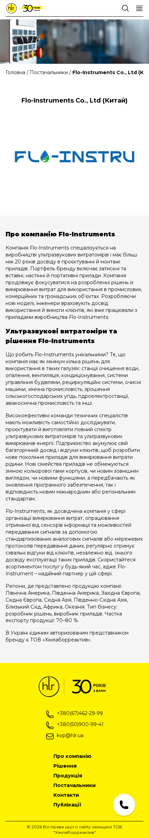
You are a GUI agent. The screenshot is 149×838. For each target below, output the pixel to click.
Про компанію (72, 756)
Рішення (65, 766)
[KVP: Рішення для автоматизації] (24, 8)
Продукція (67, 775)
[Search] (125, 8)
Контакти (66, 795)
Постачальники (74, 785)
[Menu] (139, 8)
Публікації (67, 805)
